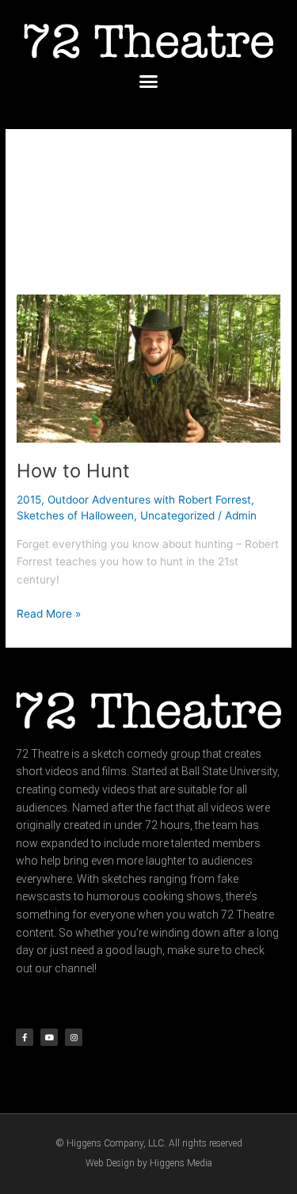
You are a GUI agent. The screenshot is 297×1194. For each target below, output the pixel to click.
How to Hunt (73, 470)
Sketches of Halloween (75, 515)
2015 (29, 499)
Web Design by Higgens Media (149, 1163)
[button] (149, 82)
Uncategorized (177, 515)
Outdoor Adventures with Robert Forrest (149, 499)
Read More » (49, 612)
